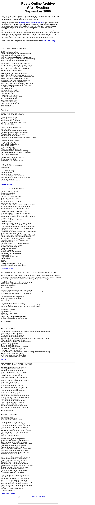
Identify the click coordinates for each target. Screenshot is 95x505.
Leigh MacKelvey (7, 268)
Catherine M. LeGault (8, 493)
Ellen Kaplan (5, 360)
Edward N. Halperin (7, 184)
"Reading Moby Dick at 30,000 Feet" (31, 23)
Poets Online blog (48, 41)
